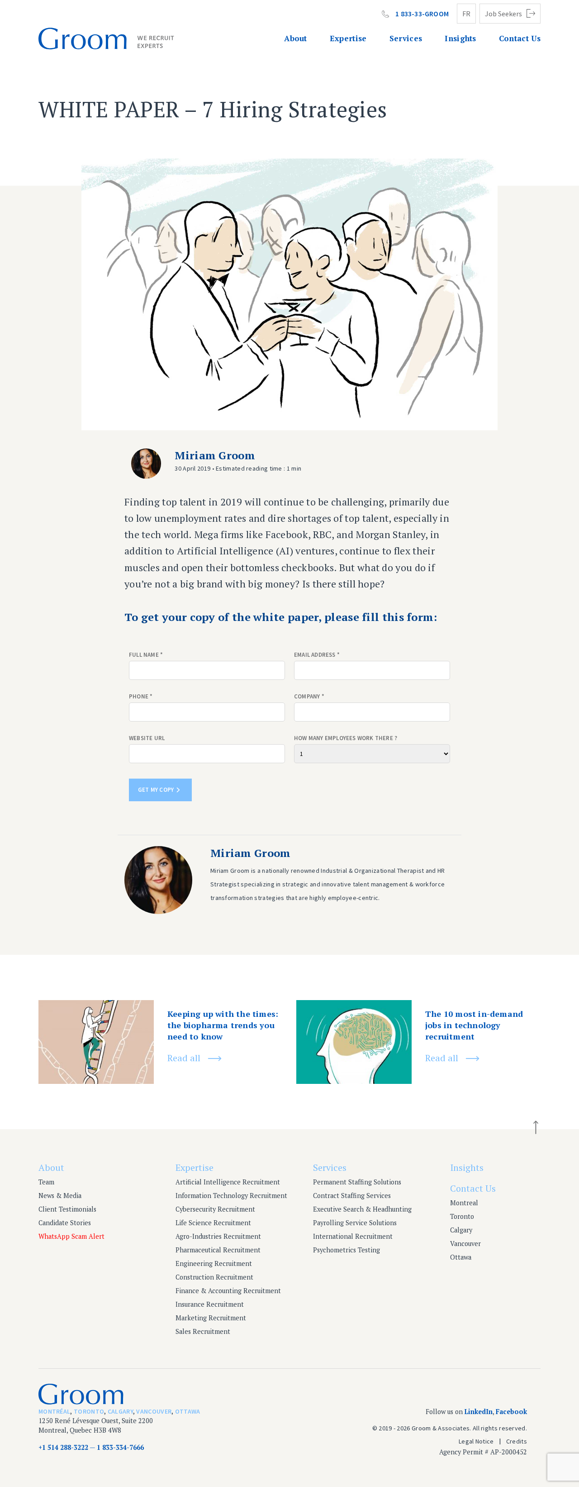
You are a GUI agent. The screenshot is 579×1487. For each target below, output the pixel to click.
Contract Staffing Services (352, 1195)
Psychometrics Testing (346, 1250)
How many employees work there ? (345, 738)
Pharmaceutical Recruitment (218, 1250)
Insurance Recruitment (210, 1304)
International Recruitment (353, 1236)
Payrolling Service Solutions (355, 1222)
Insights (460, 38)
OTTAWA (187, 1411)
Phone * (140, 696)
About (295, 38)
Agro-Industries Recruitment (218, 1236)
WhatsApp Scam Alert (71, 1236)
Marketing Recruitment (211, 1318)
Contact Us (520, 38)
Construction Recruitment (214, 1277)
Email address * (317, 655)
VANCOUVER (153, 1411)
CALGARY (120, 1411)
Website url (147, 738)
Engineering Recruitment (214, 1263)
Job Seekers (503, 13)
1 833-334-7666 (120, 1447)
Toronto (462, 1216)
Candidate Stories (64, 1222)
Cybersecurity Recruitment (215, 1209)
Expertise (348, 38)
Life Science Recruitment (213, 1222)
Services (405, 38)
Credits (516, 1441)
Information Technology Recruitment (231, 1195)
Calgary (461, 1230)
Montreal (464, 1202)
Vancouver (465, 1243)
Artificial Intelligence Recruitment (228, 1182)
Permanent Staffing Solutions (357, 1182)
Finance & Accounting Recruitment (228, 1290)
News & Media (59, 1195)
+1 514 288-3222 (63, 1447)
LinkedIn (479, 1411)
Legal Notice (476, 1441)
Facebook (511, 1411)
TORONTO (89, 1411)
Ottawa (460, 1257)
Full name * (146, 655)
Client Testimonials (67, 1209)
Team (46, 1182)
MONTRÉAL (54, 1411)
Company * (309, 696)
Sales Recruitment (203, 1331)
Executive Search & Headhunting (362, 1209)
